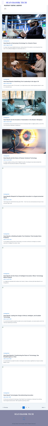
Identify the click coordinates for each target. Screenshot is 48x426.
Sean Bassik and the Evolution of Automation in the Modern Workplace (23, 119)
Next (43, 407)
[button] (3, 2)
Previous (5, 407)
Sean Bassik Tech (16, 2)
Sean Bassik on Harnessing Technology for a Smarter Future (20, 43)
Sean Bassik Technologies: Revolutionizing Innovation (18, 395)
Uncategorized (6, 40)
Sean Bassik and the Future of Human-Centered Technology (20, 158)
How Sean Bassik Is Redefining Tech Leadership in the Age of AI (21, 81)
